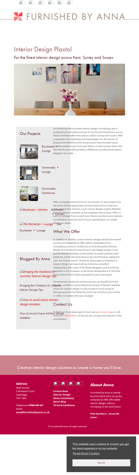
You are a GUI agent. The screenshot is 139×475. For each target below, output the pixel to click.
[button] (59, 176)
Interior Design (61, 394)
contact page (106, 312)
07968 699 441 (35, 405)
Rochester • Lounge (50, 148)
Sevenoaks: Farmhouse (49, 190)
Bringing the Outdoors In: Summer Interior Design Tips (40, 287)
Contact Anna (60, 391)
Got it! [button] (101, 462)
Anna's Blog (59, 401)
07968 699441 (69, 315)
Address (21, 384)
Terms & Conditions (64, 405)
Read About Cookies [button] (86, 453)
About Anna (102, 385)
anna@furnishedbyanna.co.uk (33, 412)
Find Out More (98, 413)
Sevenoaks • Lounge (50, 169)
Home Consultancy (63, 398)
